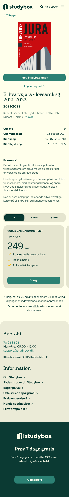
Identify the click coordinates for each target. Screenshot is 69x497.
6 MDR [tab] (55, 217)
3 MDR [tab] (35, 217)
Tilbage (11, 15)
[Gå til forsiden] (18, 7)
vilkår (36, 306)
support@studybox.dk (18, 350)
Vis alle (29, 116)
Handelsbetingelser (16, 403)
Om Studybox (12, 377)
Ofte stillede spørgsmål (19, 393)
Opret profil (34, 479)
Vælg (33, 280)
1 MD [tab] (14, 217)
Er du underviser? (15, 398)
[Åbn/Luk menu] (62, 6)
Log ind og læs (33, 86)
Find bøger (51, 6)
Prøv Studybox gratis (34, 77)
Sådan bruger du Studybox (21, 382)
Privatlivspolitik (14, 409)
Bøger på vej (12, 388)
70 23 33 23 (11, 342)
